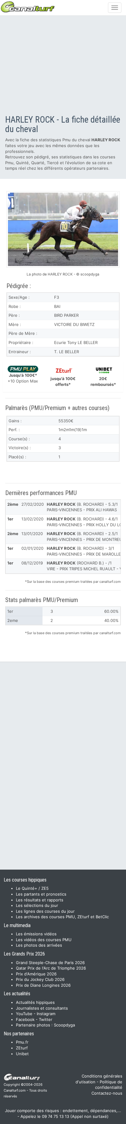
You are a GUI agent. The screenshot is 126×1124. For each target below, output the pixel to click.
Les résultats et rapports (39, 899)
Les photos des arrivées (39, 945)
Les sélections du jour (37, 905)
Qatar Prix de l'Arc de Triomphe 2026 (51, 968)
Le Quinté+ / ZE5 (32, 888)
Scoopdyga (64, 1024)
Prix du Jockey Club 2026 (40, 979)
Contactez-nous (106, 1093)
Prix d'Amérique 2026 (36, 973)
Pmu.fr (22, 1042)
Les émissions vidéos (36, 933)
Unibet (22, 1053)
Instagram (46, 1013)
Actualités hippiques (35, 1002)
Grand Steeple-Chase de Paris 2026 (50, 962)
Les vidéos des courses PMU (44, 939)
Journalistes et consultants (42, 1008)
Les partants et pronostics (41, 894)
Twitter (45, 1019)
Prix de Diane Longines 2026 (43, 985)
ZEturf (22, 1047)
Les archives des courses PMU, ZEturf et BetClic (62, 916)
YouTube (24, 1013)
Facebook (25, 1019)
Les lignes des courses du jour (45, 911)
